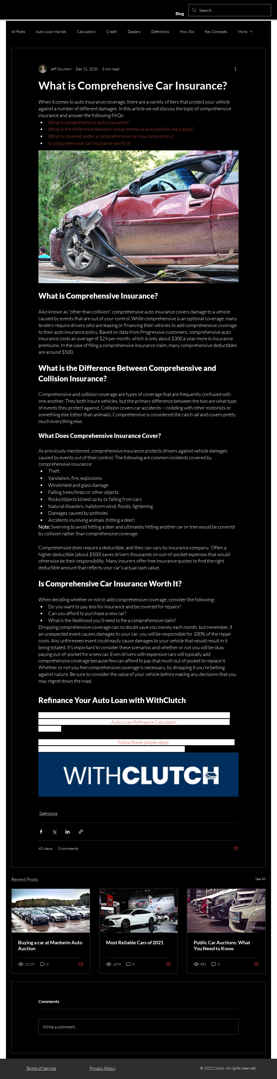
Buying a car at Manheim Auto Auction (50, 945)
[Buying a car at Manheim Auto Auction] (51, 911)
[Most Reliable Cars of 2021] (139, 911)
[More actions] (235, 68)
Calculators (86, 31)
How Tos (187, 31)
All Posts (18, 31)
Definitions (160, 31)
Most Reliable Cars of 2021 (134, 942)
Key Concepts (216, 31)
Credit (111, 31)
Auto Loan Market (51, 31)
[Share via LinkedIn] (67, 831)
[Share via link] (80, 831)
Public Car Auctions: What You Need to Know (222, 945)
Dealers (134, 31)
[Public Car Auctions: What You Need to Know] (226, 911)
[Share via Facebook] (41, 831)
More (242, 31)
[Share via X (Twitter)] (54, 831)
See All (260, 878)
